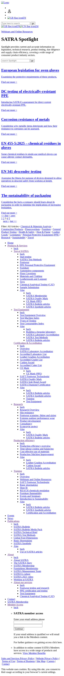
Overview (25, 348)
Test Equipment (21, 309)
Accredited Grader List (31, 359)
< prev (12, 215)
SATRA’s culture (22, 574)
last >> (13, 221)
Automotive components (32, 270)
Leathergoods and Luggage (33, 279)
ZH (37, 26)
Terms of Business (26, 661)
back (16, 248)
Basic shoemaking (29, 485)
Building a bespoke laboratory (41, 332)
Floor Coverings (28, 273)
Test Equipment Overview (33, 315)
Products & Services (17, 245)
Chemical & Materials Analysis (36, 226)
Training (30, 398)
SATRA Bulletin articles (38, 304)
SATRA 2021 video (23, 576)
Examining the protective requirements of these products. (29, 76)
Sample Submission (29, 287)
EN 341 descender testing (21, 171)
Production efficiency (24, 440)
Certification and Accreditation (41, 512)
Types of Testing (28, 320)
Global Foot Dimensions (26, 538)
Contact (11, 599)
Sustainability (18, 237)
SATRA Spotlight (22, 543)
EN (18, 26)
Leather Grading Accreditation (35, 357)
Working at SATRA (23, 579)
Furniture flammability (31, 493)
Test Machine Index (29, 318)
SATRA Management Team (27, 571)
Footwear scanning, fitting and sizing (38, 415)
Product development (30, 421)
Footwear (24, 262)
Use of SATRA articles (31, 551)
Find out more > (9, 82)
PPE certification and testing (34, 590)
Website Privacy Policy (47, 658)
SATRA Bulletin (22, 526)
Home (10, 243)
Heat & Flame (43, 232)
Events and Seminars (30, 496)
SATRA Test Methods (31, 259)
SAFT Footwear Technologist (34, 376)
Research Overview (29, 410)
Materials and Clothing (31, 276)
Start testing (25, 256)
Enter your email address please (29, 619)
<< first (4, 215)
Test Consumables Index (32, 323)
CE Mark (24, 368)
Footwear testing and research (34, 588)
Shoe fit (23, 487)
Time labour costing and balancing (37, 448)
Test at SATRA (21, 251)
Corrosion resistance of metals (25, 119)
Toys (22, 281)
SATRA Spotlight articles (38, 307)
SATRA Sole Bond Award (33, 382)
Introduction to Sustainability (34, 499)
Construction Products (12, 229)
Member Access (15, 604)
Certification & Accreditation (28, 343)
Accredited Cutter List (31, 365)
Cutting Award (27, 362)
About (10, 554)
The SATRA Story (23, 563)
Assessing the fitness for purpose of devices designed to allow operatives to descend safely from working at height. (31, 179)
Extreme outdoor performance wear (37, 418)
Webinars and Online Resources (17, 31)
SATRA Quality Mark (37, 298)
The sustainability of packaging (26, 195)
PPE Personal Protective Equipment (37, 265)
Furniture (46, 229)
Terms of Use (8, 661)
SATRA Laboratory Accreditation (42, 334)
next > (6, 221)
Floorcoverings (32, 229)
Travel (30, 237)
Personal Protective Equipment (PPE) (41, 234)
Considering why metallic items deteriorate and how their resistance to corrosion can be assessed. (29, 127)
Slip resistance (27, 412)
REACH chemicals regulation (34, 490)
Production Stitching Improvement (37, 454)
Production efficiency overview (35, 446)
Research (5, 237)
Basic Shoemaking (23, 540)
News (10, 518)
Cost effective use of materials (34, 451)
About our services (23, 582)
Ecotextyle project (29, 426)
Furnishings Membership (26, 568)
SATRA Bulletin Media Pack (28, 529)
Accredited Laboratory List (33, 354)
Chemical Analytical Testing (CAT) (37, 284)
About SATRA (21, 560)
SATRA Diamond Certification (35, 384)
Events (10, 515)
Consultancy (26, 423)
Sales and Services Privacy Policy (17, 658)
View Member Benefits (34, 653)
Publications (13, 521)
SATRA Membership (36, 295)
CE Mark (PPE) (34, 301)
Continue (19, 629)
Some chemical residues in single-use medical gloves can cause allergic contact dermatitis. (29, 155)
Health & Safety (26, 232)
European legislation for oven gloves (30, 70)
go (33, 23)
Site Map (41, 661)
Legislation (15, 234)
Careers (51, 661)
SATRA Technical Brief (25, 532)
